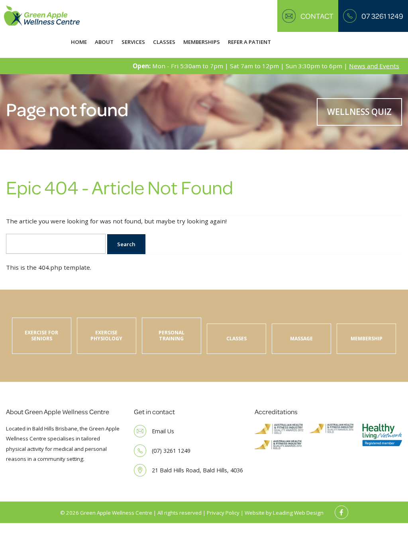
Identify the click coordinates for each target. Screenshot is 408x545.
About (104, 41)
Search (126, 244)
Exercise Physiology (106, 335)
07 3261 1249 (382, 16)
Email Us (163, 431)
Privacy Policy (223, 512)
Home (79, 41)
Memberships (201, 41)
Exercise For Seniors (41, 335)
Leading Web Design (298, 512)
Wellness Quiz (359, 111)
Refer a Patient (249, 41)
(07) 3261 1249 (171, 450)
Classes (164, 41)
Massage (301, 338)
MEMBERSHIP (366, 338)
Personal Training (171, 335)
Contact (316, 16)
